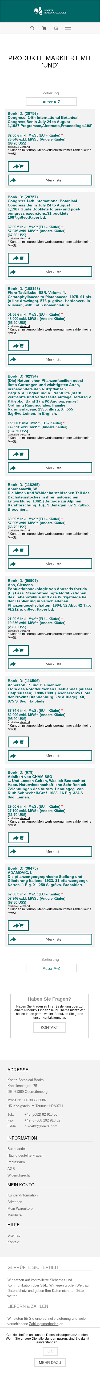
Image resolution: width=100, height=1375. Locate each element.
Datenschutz (17, 1291)
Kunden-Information (22, 1195)
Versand (25, 146)
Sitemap (13, 1235)
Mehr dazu (50, 1362)
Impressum (16, 1162)
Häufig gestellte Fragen (25, 1155)
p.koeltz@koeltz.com (41, 1126)
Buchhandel (16, 1149)
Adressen (14, 1202)
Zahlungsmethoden (43, 1324)
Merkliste (14, 1215)
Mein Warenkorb (44, 28)
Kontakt (49, 1027)
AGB (11, 1169)
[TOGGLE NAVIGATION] (68, 28)
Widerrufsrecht (18, 1175)
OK (50, 1351)
